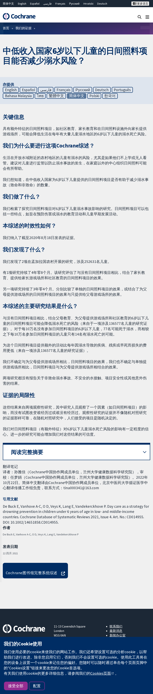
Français (60, 3)
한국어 (110, 95)
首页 (6, 28)
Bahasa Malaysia (18, 95)
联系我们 (116, 626)
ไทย (40, 95)
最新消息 (116, 631)
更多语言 (142, 3)
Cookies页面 (100, 673)
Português (122, 89)
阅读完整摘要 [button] (27, 452)
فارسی (47, 3)
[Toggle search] (139, 17)
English (22, 3)
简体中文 (8, 3)
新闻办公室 (118, 635)
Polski (94, 95)
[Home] (19, 16)
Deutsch (102, 3)
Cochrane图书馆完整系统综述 (31, 572)
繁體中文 (56, 95)
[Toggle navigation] (147, 17)
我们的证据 (23, 28)
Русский (74, 3)
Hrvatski (88, 3)
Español (34, 3)
